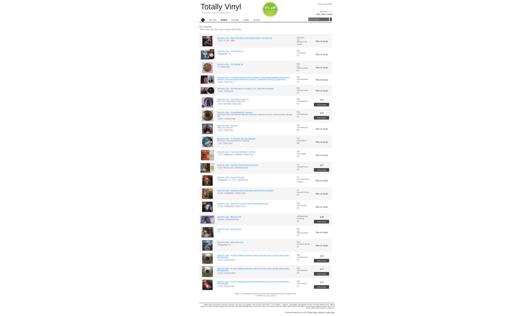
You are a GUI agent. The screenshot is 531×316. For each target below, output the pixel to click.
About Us (322, 312)
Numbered (227, 104)
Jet (298, 164)
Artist (207, 29)
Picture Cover (248, 154)
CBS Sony (300, 37)
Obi (228, 41)
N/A (298, 125)
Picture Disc (225, 67)
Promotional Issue (241, 168)
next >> (273, 296)
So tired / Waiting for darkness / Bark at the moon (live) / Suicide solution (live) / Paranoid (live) (253, 256)
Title (212, 29)
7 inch (220, 41)
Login (330, 11)
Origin (233, 29)
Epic (298, 51)
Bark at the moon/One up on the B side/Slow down (249, 204)
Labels (246, 20)
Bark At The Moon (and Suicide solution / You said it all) (251, 38)
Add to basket (321, 104)
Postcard (221, 219)
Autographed (222, 54)
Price (217, 29)
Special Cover (243, 180)
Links (333, 312)
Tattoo (232, 41)
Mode (239, 29)
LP (224, 41)
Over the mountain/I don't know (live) (244, 165)
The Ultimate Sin (237, 51)
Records (213, 20)
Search (331, 19)
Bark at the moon (237, 242)
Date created (225, 29)
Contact (330, 14)
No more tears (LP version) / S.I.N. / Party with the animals (252, 89)
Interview (234, 126)
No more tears (236, 229)
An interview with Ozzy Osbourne (243, 139)
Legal (328, 312)
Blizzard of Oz (236, 217)
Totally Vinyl (221, 6)
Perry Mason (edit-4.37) (239, 99)
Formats (235, 20)
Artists (224, 20)
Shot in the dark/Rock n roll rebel (243, 152)
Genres (256, 20)
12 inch (220, 82)
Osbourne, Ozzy (223, 38)
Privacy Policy (312, 312)
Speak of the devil (237, 177)
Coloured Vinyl (229, 119)
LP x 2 (234, 180)
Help (318, 14)
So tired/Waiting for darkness (241, 112)
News (323, 14)
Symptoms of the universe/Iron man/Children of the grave (252, 190)
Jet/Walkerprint (302, 216)
